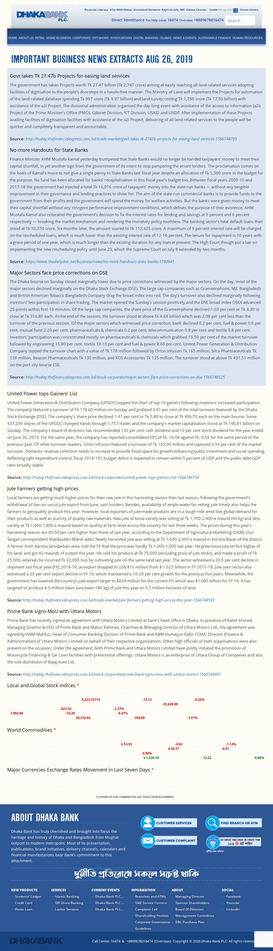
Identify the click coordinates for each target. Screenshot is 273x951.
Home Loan (24, 909)
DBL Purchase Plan (189, 922)
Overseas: (201, 19)
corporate (82, 38)
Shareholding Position (152, 915)
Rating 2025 (221, 9)
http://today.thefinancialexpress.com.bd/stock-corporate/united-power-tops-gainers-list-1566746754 (111, 477)
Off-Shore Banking (69, 903)
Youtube (232, 903)
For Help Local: (162, 19)
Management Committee (194, 915)
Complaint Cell (146, 909)
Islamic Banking (67, 896)
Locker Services (67, 909)
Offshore (100, 38)
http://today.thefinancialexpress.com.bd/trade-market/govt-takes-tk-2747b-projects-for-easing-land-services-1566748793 (131, 138)
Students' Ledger (28, 896)
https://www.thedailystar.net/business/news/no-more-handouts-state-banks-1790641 (100, 261)
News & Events (184, 38)
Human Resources (247, 38)
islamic (166, 38)
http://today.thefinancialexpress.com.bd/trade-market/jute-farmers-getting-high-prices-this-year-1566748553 (118, 600)
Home (12, 38)
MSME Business (58, 38)
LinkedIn (233, 909)
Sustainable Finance (214, 38)
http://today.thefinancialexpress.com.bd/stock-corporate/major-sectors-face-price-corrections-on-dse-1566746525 (125, 377)
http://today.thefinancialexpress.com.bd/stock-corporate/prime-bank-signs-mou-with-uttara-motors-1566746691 (122, 674)
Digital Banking (145, 38)
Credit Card (23, 903)
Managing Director (189, 896)
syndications (121, 38)
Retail (40, 38)
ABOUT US (26, 38)
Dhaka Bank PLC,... (109, 896)
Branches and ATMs (150, 896)
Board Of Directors (189, 909)
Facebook (233, 896)
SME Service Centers (151, 903)
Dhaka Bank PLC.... (109, 903)
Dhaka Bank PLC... (109, 909)
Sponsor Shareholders (192, 903)
